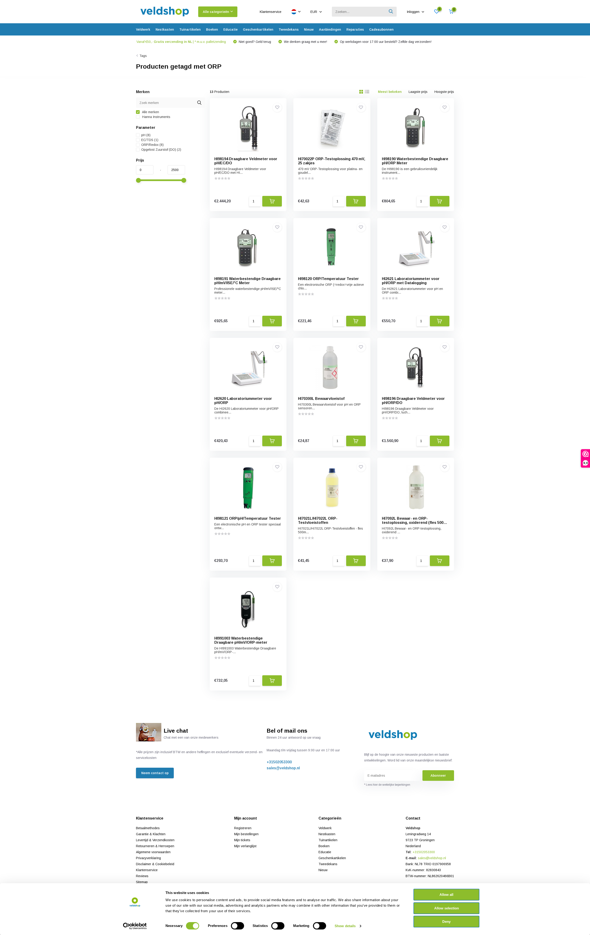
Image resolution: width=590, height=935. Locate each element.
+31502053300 (279, 762)
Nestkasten (165, 29)
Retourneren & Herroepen (155, 846)
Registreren (242, 828)
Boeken (212, 29)
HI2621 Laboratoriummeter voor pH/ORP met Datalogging (411, 281)
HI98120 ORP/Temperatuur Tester (328, 279)
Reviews (142, 876)
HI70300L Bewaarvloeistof (321, 399)
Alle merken (150, 112)
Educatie (230, 29)
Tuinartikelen (190, 29)
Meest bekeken (390, 92)
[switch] (237, 925)
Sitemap (142, 882)
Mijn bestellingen (246, 834)
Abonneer (438, 775)
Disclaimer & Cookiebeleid (155, 864)
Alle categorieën (216, 12)
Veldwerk (143, 29)
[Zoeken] (391, 11)
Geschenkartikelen (258, 29)
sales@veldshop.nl (283, 768)
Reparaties (355, 29)
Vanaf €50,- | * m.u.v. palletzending (181, 42)
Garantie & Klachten (150, 834)
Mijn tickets (242, 840)
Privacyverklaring (148, 858)
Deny (446, 921)
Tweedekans (289, 29)
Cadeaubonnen (381, 29)
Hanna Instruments (155, 117)
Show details (345, 926)
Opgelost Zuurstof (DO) (161, 149)
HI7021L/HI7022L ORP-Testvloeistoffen (317, 520)
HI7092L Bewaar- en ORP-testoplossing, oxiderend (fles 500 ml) (412, 522)
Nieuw (309, 29)
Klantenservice (270, 12)
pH (145, 135)
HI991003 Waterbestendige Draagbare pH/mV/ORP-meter (240, 640)
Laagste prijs (418, 92)
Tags (143, 56)
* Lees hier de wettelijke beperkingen (387, 784)
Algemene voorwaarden (153, 852)
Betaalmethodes (148, 828)
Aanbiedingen (330, 29)
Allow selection (446, 908)
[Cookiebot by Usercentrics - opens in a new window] (135, 926)
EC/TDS (149, 140)
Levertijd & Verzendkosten (155, 840)
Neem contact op (154, 773)
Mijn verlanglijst (245, 846)
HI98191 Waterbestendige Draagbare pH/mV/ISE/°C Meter (247, 281)
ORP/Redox (152, 145)
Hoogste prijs (444, 92)
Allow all (446, 895)
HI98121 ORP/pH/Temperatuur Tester (247, 518)
